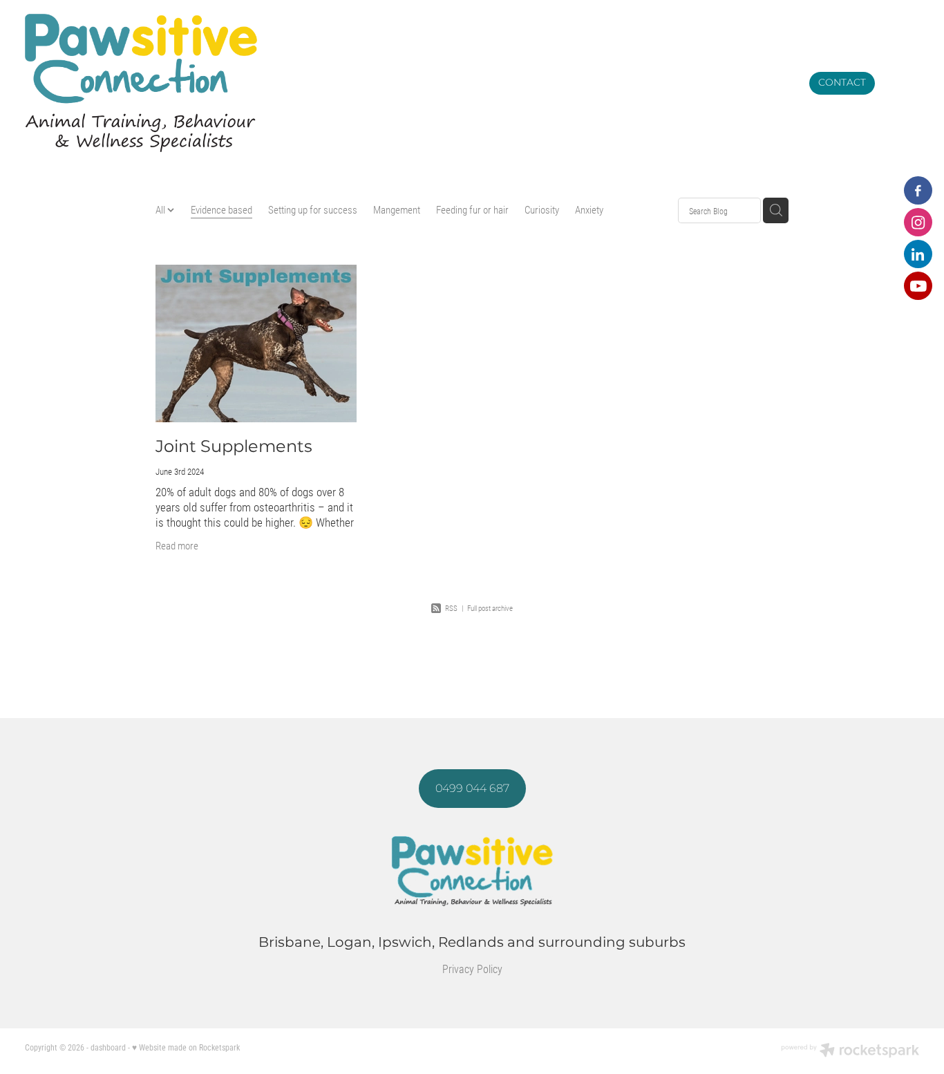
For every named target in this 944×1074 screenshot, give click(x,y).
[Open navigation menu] (902, 83)
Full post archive (490, 608)
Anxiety (589, 209)
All (161, 209)
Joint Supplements (233, 446)
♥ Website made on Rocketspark (186, 1047)
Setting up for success (312, 209)
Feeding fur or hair (472, 209)
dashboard (108, 1047)
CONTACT (842, 83)
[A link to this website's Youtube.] (918, 286)
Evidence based (221, 209)
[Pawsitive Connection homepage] (360, 83)
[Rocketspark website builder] (850, 1051)
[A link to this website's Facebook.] (918, 190)
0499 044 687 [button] (472, 789)
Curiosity (542, 209)
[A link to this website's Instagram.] (918, 222)
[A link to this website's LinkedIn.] (918, 254)
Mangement (396, 209)
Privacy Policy (472, 968)
